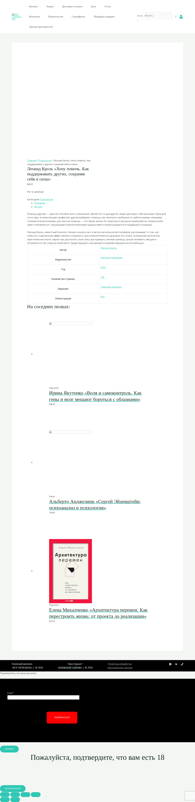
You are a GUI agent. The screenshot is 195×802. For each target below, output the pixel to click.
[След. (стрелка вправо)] (15, 799)
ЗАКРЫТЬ (9, 749)
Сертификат (78, 16)
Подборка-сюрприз (104, 16)
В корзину (90, 380)
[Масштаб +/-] (36, 794)
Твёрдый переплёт (111, 286)
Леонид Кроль (108, 248)
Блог (93, 6)
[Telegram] (170, 664)
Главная (31, 160)
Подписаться (62, 717)
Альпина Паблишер (111, 257)
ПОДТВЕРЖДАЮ (13, 788)
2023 (103, 267)
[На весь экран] (25, 794)
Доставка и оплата (72, 6)
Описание (39, 203)
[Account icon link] (181, 17)
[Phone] (182, 664)
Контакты (34, 16)
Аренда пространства (41, 26)
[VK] (176, 664)
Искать (140, 16)
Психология (44, 160)
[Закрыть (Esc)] (5, 794)
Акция (50, 6)
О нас (108, 6)
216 (102, 277)
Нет (102, 296)
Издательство (55, 16)
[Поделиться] (15, 794)
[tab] (101, 203)
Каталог (33, 6)
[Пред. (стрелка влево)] (5, 799)
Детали (38, 206)
